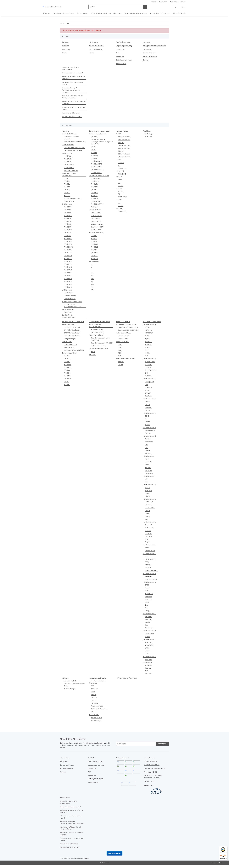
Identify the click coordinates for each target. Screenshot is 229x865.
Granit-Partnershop (150, 761)
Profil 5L (67, 184)
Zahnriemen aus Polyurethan (99, 175)
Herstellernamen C (149, 379)
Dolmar (147, 405)
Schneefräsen (147, 662)
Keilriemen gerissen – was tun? (72, 73)
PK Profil (119, 177)
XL (92, 264)
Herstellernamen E (149, 413)
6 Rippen (121, 142)
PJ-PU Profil (120, 171)
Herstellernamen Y (149, 657)
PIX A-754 (67, 195)
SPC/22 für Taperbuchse (72, 336)
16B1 (119, 356)
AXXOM (147, 353)
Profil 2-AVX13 (69, 168)
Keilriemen (146, 42)
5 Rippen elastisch (124, 140)
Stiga (146, 605)
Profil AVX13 (68, 159)
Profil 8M (94, 241)
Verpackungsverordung (124, 46)
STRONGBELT (122, 168)
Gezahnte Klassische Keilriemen (75, 142)
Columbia (148, 387)
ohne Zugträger (148, 134)
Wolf (146, 654)
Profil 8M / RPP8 (96, 167)
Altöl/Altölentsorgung (123, 42)
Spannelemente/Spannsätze (98, 349)
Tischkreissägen (96, 720)
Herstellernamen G (149, 436)
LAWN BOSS (149, 502)
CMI (146, 384)
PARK (147, 562)
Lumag (147, 516)
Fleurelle (148, 433)
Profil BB (67, 190)
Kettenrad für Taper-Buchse (125, 359)
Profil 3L (67, 178)
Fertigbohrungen (70, 339)
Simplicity (148, 596)
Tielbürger (148, 616)
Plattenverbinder (70, 296)
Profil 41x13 (68, 264)
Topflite (147, 622)
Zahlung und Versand (96, 46)
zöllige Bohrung (69, 347)
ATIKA (147, 350)
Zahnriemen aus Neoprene (98, 134)
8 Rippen (121, 151)
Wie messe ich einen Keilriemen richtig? (72, 83)
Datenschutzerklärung (94, 743)
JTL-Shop (220, 862)
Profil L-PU (94, 184)
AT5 (92, 287)
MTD (146, 539)
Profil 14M (94, 244)
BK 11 (93, 352)
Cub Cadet (148, 396)
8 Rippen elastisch (124, 154)
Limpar (147, 510)
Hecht (147, 465)
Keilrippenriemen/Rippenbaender (154, 46)
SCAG (147, 591)
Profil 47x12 (68, 273)
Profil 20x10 (68, 215)
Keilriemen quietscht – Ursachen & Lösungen (73, 103)
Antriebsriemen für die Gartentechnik (69, 174)
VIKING (147, 636)
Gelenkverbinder (69, 299)
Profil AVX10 (68, 156)
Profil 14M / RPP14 (97, 170)
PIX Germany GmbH (150, 772)
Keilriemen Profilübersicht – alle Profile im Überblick (72, 97)
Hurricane (148, 470)
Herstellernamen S (149, 582)
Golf (146, 447)
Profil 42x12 (68, 267)
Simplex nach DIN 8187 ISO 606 (128, 327)
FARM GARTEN (150, 430)
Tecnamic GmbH (149, 781)
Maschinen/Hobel (97, 706)
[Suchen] (145, 7)
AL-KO (147, 336)
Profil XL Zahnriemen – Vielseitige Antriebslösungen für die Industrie (102, 142)
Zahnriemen (147, 49)
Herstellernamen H (149, 456)
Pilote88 (148, 568)
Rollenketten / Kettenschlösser (126, 324)
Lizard (147, 513)
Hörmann (94, 703)
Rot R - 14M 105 (96, 230)
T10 (92, 284)
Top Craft (148, 619)
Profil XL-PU (95, 181)
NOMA (147, 548)
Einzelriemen (68, 312)
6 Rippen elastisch (124, 145)
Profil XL (67, 384)
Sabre (147, 588)
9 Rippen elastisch (124, 157)
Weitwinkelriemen (68, 309)
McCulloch (148, 536)
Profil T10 (94, 193)
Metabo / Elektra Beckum (99, 709)
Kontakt (182, 2)
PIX (119, 165)
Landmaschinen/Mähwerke (71, 681)
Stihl (146, 608)
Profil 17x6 (67, 213)
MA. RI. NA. (148, 525)
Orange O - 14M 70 (97, 227)
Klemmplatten (94, 261)
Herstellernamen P (149, 559)
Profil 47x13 (68, 276)
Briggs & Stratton (151, 370)
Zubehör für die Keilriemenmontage (68, 316)
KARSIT (147, 488)
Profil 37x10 (68, 258)
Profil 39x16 (68, 261)
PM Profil (119, 200)
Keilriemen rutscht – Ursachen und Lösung (74, 108)
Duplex (120, 364)
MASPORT (148, 533)
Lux (146, 519)
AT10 (92, 290)
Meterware (94, 207)
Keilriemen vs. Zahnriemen (71, 113)
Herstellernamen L (149, 499)
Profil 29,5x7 (68, 238)
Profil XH (94, 152)
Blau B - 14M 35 (96, 221)
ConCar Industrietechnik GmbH (154, 768)
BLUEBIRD (148, 364)
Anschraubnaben (97, 329)
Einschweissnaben (97, 332)
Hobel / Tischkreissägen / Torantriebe (97, 682)
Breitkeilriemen (67, 204)
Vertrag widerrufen (114, 853)
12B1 (119, 353)
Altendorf (148, 342)
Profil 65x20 (68, 284)
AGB (117, 53)
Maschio (148, 531)
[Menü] (226, 847)
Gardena (148, 439)
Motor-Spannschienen (96, 335)
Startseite (153, 2)
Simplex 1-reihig (123, 336)
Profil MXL (94, 137)
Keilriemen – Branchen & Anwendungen (70, 68)
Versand (86, 858)
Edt (146, 419)
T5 (92, 281)
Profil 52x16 (68, 279)
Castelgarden (149, 382)
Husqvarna (149, 473)
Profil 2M (94, 158)
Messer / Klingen (69, 689)
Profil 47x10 (68, 270)
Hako (147, 459)
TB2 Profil (119, 208)
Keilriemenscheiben (149, 53)
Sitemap (92, 53)
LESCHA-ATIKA (149, 508)
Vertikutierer (149, 634)
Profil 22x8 (67, 224)
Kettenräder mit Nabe (123, 333)
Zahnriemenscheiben (96, 233)
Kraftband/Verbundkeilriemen (72, 301)
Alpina (147, 339)
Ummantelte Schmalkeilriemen (74, 147)
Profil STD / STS (96, 173)
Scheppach (149, 594)
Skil (92, 712)
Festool (93, 694)
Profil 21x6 (67, 218)
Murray (147, 542)
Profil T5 (94, 190)
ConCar (120, 185)
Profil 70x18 (68, 287)
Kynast (147, 496)
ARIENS (147, 347)
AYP (146, 356)
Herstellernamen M (149, 522)
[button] (172, 7)
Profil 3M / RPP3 (96, 161)
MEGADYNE (122, 174)
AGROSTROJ (149, 333)
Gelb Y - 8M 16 (96, 213)
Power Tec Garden (151, 571)
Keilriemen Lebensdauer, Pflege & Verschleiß (73, 77)
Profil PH (119, 134)
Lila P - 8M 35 (95, 218)
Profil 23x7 (67, 227)
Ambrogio (148, 344)
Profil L (93, 147)
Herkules (148, 468)
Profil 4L (67, 181)
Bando (120, 180)
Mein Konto (173, 2)
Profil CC (67, 193)
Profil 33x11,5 (68, 247)
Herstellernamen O (149, 553)
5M (92, 273)
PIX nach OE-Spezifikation (72, 198)
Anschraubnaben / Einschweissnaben (95, 325)
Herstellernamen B (149, 359)
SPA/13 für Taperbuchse (72, 330)
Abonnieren (162, 744)
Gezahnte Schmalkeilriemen (73, 150)
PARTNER (148, 565)
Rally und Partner (151, 579)
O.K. (146, 556)
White (147, 648)
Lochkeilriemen (67, 290)
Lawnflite (148, 505)
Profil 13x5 (67, 207)
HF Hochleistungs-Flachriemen (127, 678)
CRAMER (148, 393)
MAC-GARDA (149, 528)
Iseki (146, 482)
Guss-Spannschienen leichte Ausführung (100, 339)
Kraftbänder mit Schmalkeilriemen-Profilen (73, 305)
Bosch (93, 692)
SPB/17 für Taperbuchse (72, 333)
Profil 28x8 (67, 236)
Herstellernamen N (149, 545)
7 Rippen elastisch (124, 148)
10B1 (119, 350)
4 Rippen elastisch (124, 137)
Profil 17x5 (67, 210)
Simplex (120, 362)
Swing (147, 611)
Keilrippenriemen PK (71, 170)
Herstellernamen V (149, 631)
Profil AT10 (94, 198)
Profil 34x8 (67, 250)
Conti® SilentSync (95, 210)
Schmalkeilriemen (68, 145)
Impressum (120, 56)
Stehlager (92, 354)
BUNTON (148, 376)
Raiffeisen (148, 576)
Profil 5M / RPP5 (96, 164)
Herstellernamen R (149, 573)
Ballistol (145, 60)
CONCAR (121, 163)
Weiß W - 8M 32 (96, 215)
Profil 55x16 (68, 281)
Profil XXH (94, 155)
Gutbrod (148, 453)
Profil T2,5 (94, 187)
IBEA (146, 479)
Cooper (147, 390)
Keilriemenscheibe (68, 324)
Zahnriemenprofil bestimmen (72, 117)
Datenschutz (120, 49)
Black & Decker (150, 362)
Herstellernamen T (149, 614)
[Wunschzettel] (175, 7)
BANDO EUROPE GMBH (151, 765)
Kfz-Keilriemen (67, 153)
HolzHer (94, 700)
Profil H (93, 150)
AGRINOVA (148, 330)
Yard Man (148, 659)
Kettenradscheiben (122, 342)
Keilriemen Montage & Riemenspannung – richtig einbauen (71, 90)
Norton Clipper (150, 551)
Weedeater (149, 642)
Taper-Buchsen (67, 342)
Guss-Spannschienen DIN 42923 (102, 343)
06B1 (119, 344)
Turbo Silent (149, 628)
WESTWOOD (149, 645)
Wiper (147, 651)
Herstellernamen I (149, 476)
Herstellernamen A (149, 324)
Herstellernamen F (149, 427)
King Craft (148, 490)
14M (92, 279)
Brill (146, 373)
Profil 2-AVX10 (69, 165)
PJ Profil (118, 160)
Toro (146, 625)
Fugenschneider (96, 717)
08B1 (119, 347)
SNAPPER (148, 599)
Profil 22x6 (67, 221)
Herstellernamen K (149, 485)
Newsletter (163, 2)
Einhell (147, 422)
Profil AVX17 (68, 162)
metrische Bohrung (70, 344)
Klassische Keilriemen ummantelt (71, 138)
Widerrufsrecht (121, 64)
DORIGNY (148, 407)
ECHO (147, 416)
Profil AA (67, 187)
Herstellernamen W (149, 639)
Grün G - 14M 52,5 (97, 224)
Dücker (147, 410)
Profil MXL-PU (95, 178)
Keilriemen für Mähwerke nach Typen (74, 685)
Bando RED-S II (69, 201)
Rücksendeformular (95, 49)
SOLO (147, 602)
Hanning (94, 697)
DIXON (147, 402)
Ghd (146, 445)
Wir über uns (93, 42)
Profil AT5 (94, 195)
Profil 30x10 (68, 241)
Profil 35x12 (68, 253)
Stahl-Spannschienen (98, 346)
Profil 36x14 (68, 256)
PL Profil (119, 188)
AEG (92, 686)
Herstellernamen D (149, 399)
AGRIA (147, 327)
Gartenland (149, 442)
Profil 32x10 (68, 244)
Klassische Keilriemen (69, 134)
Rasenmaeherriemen (150, 56)
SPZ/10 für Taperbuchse (72, 327)
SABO (147, 585)
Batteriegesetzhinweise (124, 60)
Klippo (147, 493)
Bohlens (148, 367)
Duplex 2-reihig (123, 339)
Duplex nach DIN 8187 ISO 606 (128, 330)
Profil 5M (94, 238)
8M (92, 276)
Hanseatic (148, 462)
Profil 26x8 (67, 233)
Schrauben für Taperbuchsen (74, 350)
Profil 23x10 (68, 230)
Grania (147, 450)
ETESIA (147, 425)
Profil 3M (94, 236)
